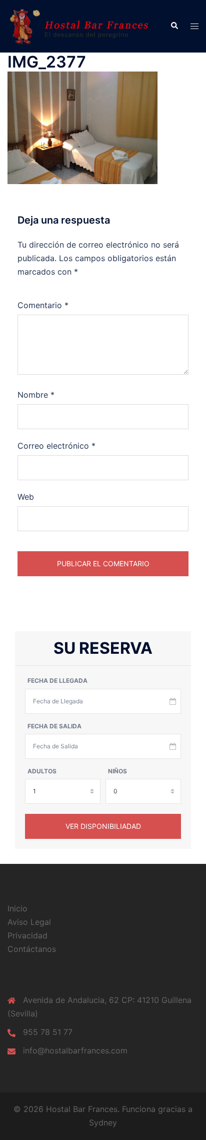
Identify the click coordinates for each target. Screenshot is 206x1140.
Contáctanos (32, 949)
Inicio (18, 908)
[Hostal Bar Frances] (81, 26)
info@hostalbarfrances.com (75, 1050)
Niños (117, 771)
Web (26, 497)
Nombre (36, 395)
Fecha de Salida (55, 726)
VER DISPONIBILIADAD (103, 826)
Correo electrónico (57, 446)
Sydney (103, 1122)
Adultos (42, 771)
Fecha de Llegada (58, 680)
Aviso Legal (29, 922)
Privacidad (28, 935)
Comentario (43, 305)
